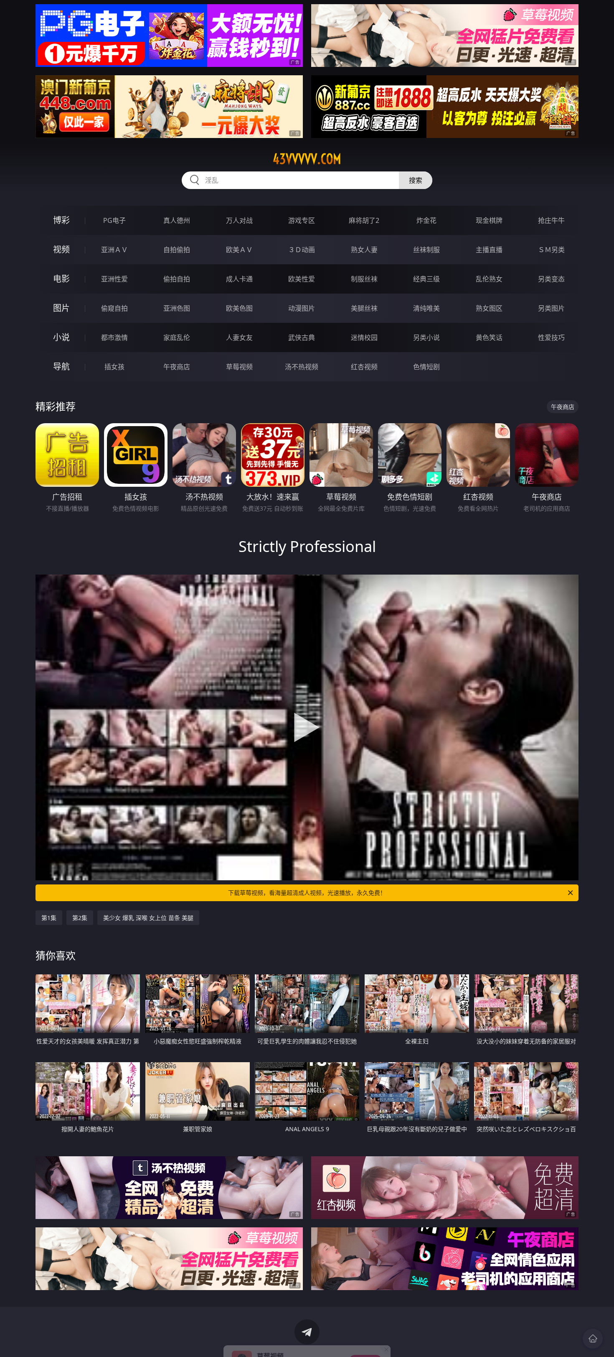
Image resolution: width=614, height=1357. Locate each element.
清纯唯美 (426, 308)
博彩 (61, 220)
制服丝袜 (364, 279)
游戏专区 (301, 220)
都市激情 (114, 337)
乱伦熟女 (489, 279)
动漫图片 (301, 308)
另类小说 (426, 337)
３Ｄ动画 (301, 249)
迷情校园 (364, 337)
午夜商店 (176, 366)
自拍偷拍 (176, 249)
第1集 (48, 918)
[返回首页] (593, 1339)
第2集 (79, 918)
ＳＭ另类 (551, 249)
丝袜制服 (426, 249)
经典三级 (426, 279)
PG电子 (114, 220)
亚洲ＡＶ (114, 249)
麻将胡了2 (364, 220)
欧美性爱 (301, 279)
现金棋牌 (489, 220)
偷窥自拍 (114, 308)
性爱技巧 (551, 337)
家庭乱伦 (176, 337)
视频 (61, 249)
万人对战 (239, 220)
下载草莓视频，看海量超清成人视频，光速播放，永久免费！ (307, 893)
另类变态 (551, 279)
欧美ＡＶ (239, 249)
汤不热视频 (301, 366)
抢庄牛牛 (551, 220)
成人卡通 (239, 279)
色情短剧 (426, 366)
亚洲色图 (176, 308)
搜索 (415, 180)
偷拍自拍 (176, 279)
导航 (61, 366)
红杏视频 (364, 366)
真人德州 (176, 220)
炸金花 (426, 220)
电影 (61, 278)
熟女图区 (489, 308)
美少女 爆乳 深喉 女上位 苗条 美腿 (148, 918)
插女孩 (114, 366)
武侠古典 (301, 337)
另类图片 (551, 308)
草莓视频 (239, 366)
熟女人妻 (364, 249)
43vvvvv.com (307, 159)
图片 (61, 308)
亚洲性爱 (114, 279)
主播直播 (489, 249)
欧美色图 (239, 308)
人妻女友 (239, 337)
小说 (61, 337)
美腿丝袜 (364, 308)
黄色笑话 (489, 337)
